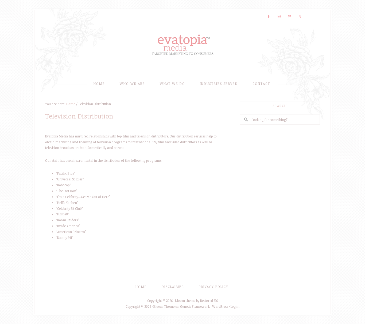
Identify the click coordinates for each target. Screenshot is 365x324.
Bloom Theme (163, 306)
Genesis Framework (195, 306)
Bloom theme (185, 300)
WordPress (220, 306)
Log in (235, 306)
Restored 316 (209, 300)
